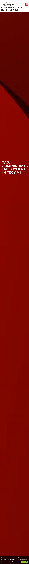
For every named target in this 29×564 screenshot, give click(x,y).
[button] (26, 4)
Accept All (24, 561)
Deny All (14, 561)
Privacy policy (4, 561)
